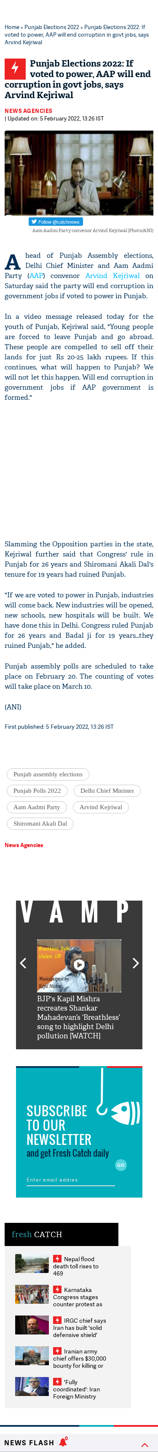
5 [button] (104, 1055)
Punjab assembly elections (48, 774)
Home (12, 27)
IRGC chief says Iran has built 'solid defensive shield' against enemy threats (79, 1334)
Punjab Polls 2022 (37, 790)
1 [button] (54, 1055)
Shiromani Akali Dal (40, 823)
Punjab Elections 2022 (51, 27)
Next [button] (136, 958)
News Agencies (29, 111)
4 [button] (92, 1055)
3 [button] (79, 1055)
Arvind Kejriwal (113, 275)
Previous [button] (22, 958)
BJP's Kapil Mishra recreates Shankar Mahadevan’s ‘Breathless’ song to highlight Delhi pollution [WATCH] (78, 1017)
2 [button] (66, 1055)
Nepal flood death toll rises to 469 (76, 1266)
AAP (36, 275)
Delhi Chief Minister (107, 790)
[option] (79, 990)
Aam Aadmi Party (36, 807)
